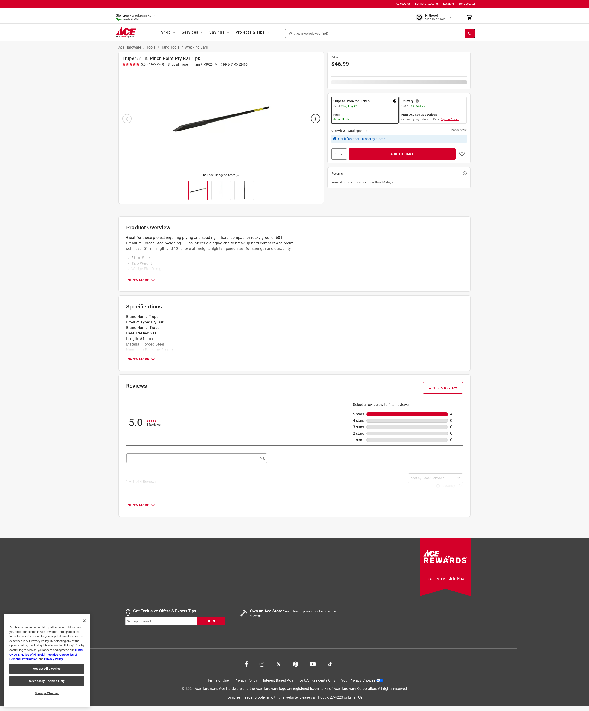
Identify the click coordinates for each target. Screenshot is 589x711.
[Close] (84, 621)
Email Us (355, 697)
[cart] (470, 17)
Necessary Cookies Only (46, 681)
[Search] (470, 33)
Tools (151, 47)
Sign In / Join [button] (450, 119)
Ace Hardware (130, 47)
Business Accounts (427, 3)
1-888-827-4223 (330, 697)
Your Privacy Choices (358, 680)
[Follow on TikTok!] (330, 663)
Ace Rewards (402, 3)
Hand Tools (170, 47)
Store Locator (467, 3)
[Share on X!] (278, 663)
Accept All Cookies (47, 668)
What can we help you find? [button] (309, 33)
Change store (458, 130)
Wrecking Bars (196, 47)
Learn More (435, 579)
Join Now (457, 579)
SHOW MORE (138, 280)
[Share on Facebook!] (246, 663)
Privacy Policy (245, 680)
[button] (380, 33)
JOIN (211, 621)
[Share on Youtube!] (313, 663)
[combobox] (439, 478)
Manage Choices (47, 693)
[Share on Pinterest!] (295, 663)
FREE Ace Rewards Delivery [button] (419, 114)
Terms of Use (218, 680)
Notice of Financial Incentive (39, 654)
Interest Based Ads (278, 680)
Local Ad (448, 3)
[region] (47, 660)
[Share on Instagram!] (262, 663)
